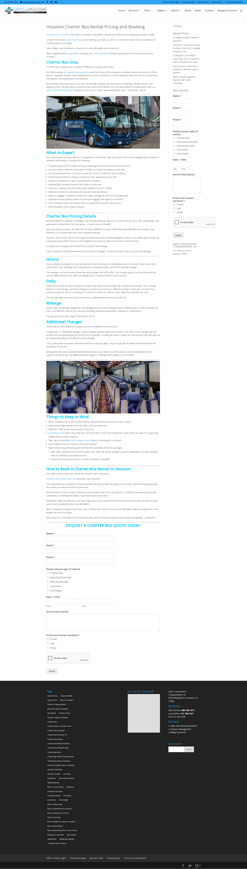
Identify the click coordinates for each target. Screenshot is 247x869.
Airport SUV (52, 700)
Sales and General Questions (184, 725)
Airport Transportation (56, 704)
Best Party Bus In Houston (57, 709)
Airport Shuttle (66, 696)
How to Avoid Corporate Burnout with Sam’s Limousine (184, 80)
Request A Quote (227, 10)
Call (52, 643)
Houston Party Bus (54, 769)
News (198, 10)
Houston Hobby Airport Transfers (61, 765)
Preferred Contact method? (63, 635)
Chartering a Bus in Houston (58, 761)
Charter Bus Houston (55, 730)
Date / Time (53, 597)
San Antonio (71, 835)
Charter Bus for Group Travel (59, 726)
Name (50, 533)
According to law (56, 433)
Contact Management (181, 729)
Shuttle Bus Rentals (66, 839)
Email (50, 545)
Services (133, 10)
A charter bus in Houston (57, 34)
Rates (188, 10)
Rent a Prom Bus (54, 817)
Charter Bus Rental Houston (58, 743)
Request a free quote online (59, 478)
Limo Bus (67, 774)
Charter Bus (56, 573)
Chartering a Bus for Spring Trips (60, 756)
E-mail (53, 639)
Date (48, 606)
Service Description (57, 611)
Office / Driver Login (171, 2)
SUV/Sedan (56, 590)
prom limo (51, 800)
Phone (50, 557)
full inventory (101, 53)
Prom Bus (67, 795)
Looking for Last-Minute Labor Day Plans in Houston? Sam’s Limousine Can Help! (186, 58)
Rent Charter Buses (55, 826)
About (174, 10)
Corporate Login (188, 2)
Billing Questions (178, 732)
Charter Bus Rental (54, 739)
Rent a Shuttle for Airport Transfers (61, 821)
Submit (52, 671)
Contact (209, 10)
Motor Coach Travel (55, 787)
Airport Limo (52, 696)
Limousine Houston (66, 778)
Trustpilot (177, 26)
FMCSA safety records (80, 440)
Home (121, 10)
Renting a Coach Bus (55, 835)
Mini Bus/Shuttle (59, 581)
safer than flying (74, 39)
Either (53, 648)
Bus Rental (51, 713)
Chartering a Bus (54, 752)
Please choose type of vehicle (63, 569)
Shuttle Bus (51, 839)
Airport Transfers (67, 700)
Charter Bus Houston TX (57, 735)
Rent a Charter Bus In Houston (59, 808)
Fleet (147, 10)
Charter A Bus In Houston (57, 717)
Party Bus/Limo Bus (60, 577)
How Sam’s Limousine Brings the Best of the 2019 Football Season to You (186, 48)
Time (84, 606)
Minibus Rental (53, 782)
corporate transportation (77, 72)
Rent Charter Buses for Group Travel (62, 830)
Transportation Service (56, 843)
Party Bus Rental (53, 795)
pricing (69, 53)
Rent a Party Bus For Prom (57, 813)
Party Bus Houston (54, 791)
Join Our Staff (203, 2)
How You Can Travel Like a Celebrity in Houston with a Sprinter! (185, 69)
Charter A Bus (64, 713)
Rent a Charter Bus (54, 804)
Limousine (55, 586)
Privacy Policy (216, 2)
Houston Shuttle (53, 774)
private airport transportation (59, 90)
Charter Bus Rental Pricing (57, 748)
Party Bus (70, 787)
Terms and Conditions (234, 2)
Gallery (161, 10)
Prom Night (63, 800)
